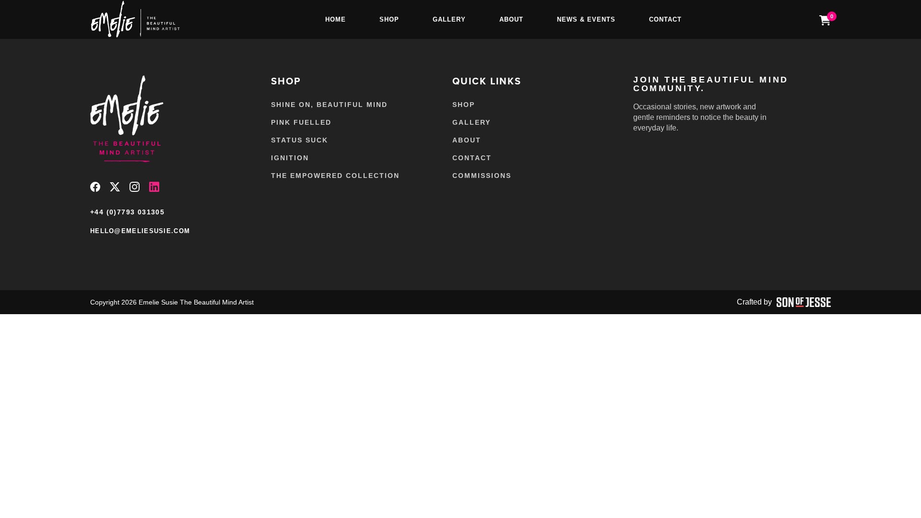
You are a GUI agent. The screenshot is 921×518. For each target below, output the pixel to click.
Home (335, 19)
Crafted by (754, 302)
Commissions (481, 175)
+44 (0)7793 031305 (127, 212)
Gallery (449, 19)
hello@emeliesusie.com (140, 231)
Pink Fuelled (301, 122)
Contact (665, 19)
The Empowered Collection (335, 175)
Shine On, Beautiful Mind (329, 104)
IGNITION (290, 158)
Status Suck (299, 140)
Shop (389, 19)
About (511, 19)
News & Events (586, 19)
